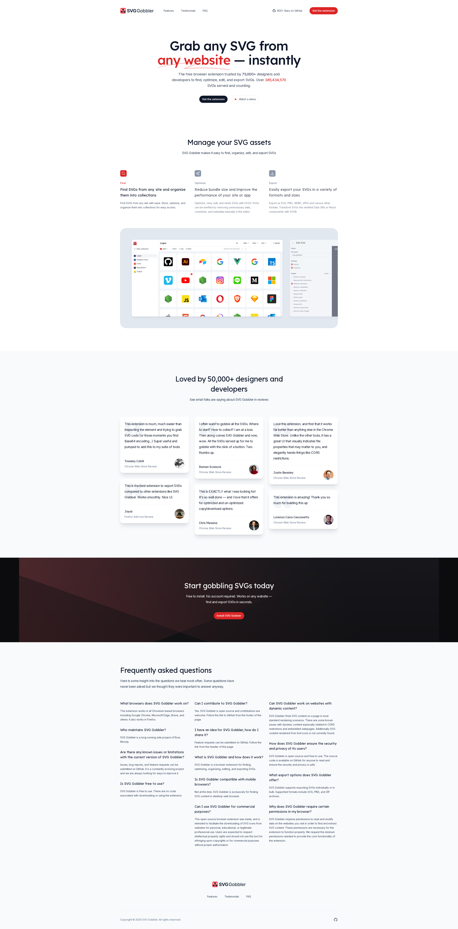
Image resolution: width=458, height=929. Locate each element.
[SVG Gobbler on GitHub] (335, 920)
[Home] (137, 11)
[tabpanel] (207, 278)
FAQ (205, 10)
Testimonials (188, 10)
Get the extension (213, 99)
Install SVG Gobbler (229, 615)
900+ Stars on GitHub (289, 10)
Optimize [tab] (200, 183)
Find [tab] (123, 183)
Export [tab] (273, 183)
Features (169, 10)
